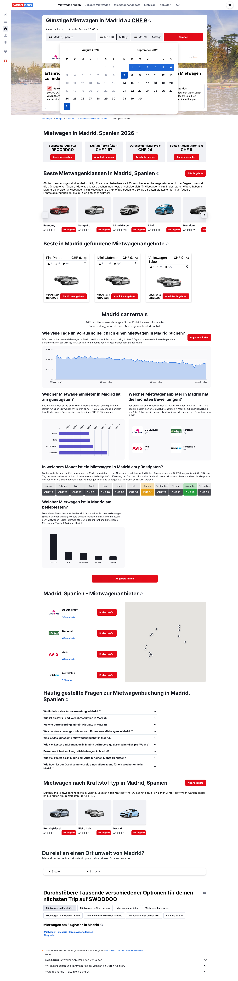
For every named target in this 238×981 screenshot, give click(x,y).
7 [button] (98, 75)
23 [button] (113, 90)
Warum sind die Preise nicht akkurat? (68, 971)
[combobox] (55, 29)
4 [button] (75, 75)
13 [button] (90, 83)
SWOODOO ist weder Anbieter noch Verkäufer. (73, 960)
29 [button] (106, 98)
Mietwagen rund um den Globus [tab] (104, 915)
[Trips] (5, 51)
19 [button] (82, 90)
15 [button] (105, 83)
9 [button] (114, 75)
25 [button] (74, 98)
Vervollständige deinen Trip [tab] (144, 915)
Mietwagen (47, 118)
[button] (5, 5)
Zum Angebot (68, 229)
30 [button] (113, 98)
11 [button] (75, 83)
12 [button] (82, 83)
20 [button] (90, 90)
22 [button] (106, 90)
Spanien (70, 118)
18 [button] (74, 90)
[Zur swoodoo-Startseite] (22, 5)
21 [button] (98, 90)
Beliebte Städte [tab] (174, 915)
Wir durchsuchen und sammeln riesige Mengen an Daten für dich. (85, 965)
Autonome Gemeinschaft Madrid (92, 118)
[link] (62, 157)
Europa (59, 118)
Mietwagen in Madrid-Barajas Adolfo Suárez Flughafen (68, 934)
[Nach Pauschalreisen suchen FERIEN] (5, 35)
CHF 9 (139, 20)
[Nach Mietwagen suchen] (5, 28)
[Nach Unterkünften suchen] (5, 22)
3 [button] (67, 75)
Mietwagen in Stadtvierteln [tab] (95, 908)
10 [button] (67, 83)
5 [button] (82, 75)
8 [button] (106, 75)
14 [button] (98, 83)
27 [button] (90, 98)
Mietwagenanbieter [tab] (127, 908)
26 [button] (82, 98)
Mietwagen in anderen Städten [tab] (63, 915)
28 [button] (98, 98)
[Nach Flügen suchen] (5, 15)
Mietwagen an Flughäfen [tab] (59, 908)
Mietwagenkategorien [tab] (157, 908)
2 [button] (113, 67)
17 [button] (67, 90)
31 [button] (67, 106)
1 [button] (106, 67)
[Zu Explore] (5, 42)
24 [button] (67, 98)
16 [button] (113, 83)
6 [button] (90, 75)
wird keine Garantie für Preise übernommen (124, 950)
